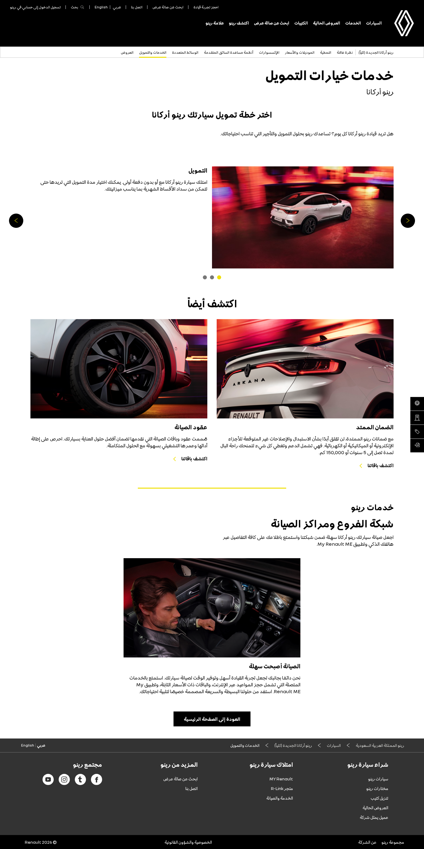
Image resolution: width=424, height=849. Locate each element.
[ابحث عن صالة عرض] (417, 417)
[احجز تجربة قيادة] (417, 403)
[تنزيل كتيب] (417, 445)
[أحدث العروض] (417, 431)
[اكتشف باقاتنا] (305, 368)
